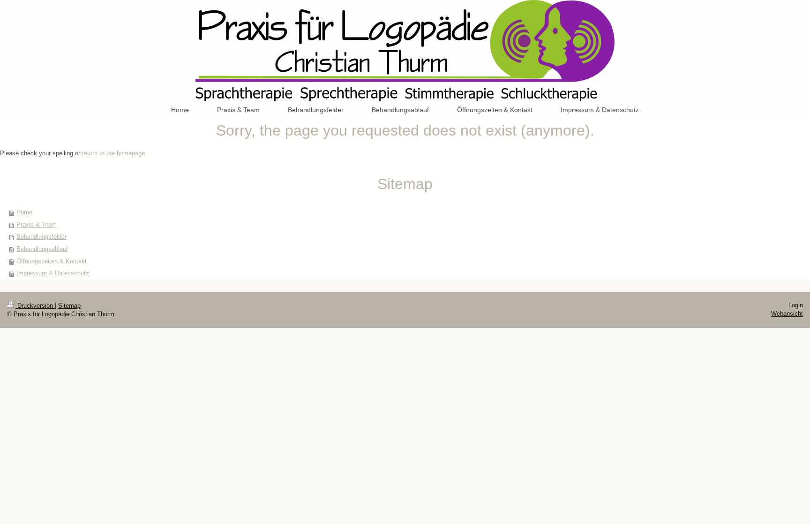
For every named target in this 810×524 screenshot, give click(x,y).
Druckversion (35, 305)
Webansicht (787, 313)
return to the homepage (113, 153)
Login (795, 305)
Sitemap (69, 305)
